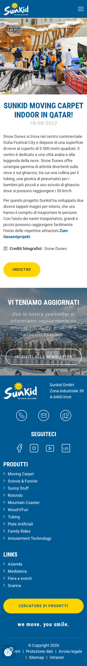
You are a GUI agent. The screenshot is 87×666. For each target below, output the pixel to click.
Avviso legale (70, 651)
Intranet (57, 657)
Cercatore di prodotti (43, 606)
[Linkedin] (66, 448)
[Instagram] (34, 448)
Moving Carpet (21, 474)
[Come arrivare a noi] (65, 415)
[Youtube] (50, 448)
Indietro (21, 269)
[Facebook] (19, 448)
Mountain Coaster (24, 502)
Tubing (14, 516)
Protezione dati (39, 651)
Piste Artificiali (20, 524)
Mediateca (17, 571)
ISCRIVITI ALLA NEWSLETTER (43, 356)
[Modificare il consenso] (8, 651)
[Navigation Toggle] (81, 9)
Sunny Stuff (18, 488)
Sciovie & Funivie (22, 481)
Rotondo (15, 495)
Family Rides (19, 531)
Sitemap (36, 657)
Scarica (14, 585)
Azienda (15, 564)
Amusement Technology (29, 538)
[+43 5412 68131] (21, 415)
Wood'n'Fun (18, 509)
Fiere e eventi (20, 578)
